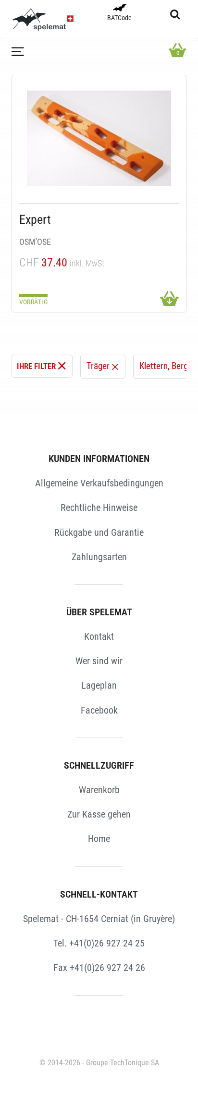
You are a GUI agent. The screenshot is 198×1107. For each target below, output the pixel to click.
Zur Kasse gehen (99, 814)
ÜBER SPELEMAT (99, 612)
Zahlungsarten (99, 557)
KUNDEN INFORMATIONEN (99, 458)
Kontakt (99, 636)
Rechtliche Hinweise (99, 507)
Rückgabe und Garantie (99, 532)
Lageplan (99, 685)
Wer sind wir (99, 661)
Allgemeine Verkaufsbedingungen (99, 483)
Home (99, 838)
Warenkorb (99, 790)
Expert (35, 219)
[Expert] (99, 138)
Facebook (99, 710)
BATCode (119, 18)
